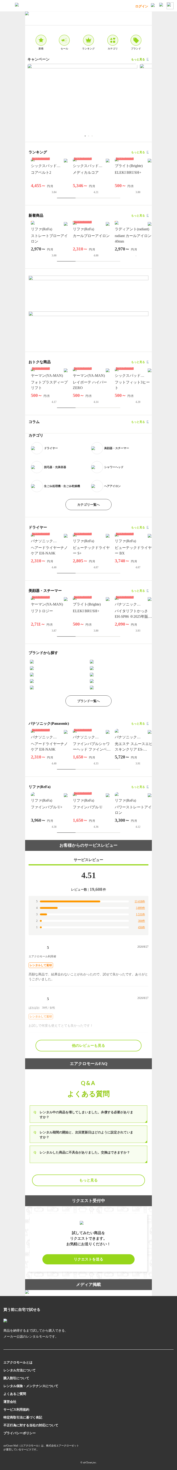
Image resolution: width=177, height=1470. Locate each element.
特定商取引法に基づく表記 (22, 1417)
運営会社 (9, 1401)
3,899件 (140, 908)
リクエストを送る (88, 1259)
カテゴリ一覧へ (88, 504)
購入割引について (16, 1378)
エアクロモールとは (17, 1362)
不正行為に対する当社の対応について (30, 1425)
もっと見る (138, 59)
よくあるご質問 (14, 1394)
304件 (141, 920)
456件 (141, 927)
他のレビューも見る (88, 1045)
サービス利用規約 (16, 1409)
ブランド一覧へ (88, 701)
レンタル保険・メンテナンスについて (30, 1386)
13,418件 (140, 901)
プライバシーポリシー (19, 1433)
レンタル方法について (19, 1370)
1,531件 (140, 914)
